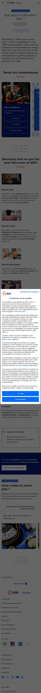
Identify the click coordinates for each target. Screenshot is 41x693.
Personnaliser (20, 399)
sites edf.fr (21, 311)
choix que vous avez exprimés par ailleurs (23, 365)
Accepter (20, 393)
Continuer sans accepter (29, 292)
